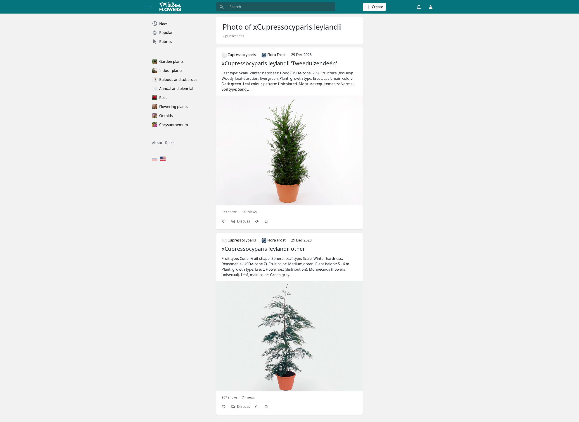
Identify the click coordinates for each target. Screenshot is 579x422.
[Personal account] (430, 6)
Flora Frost (276, 54)
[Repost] (259, 221)
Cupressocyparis (241, 54)
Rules (169, 142)
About (157, 142)
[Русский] (154, 159)
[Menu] (148, 6)
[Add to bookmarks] (268, 221)
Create (377, 6)
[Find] (221, 6)
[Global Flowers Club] (171, 6)
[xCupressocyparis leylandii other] (289, 318)
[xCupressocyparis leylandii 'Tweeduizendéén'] (289, 132)
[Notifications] (418, 6)
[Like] (226, 221)
